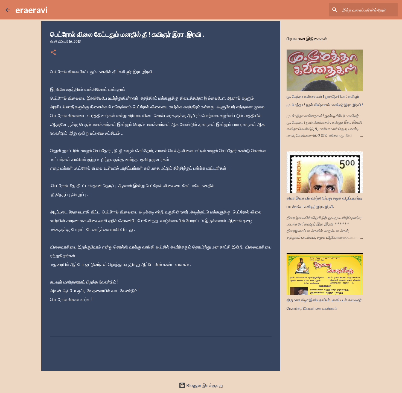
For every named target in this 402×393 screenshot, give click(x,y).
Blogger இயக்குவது (204, 385)
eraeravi (31, 9)
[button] (53, 52)
